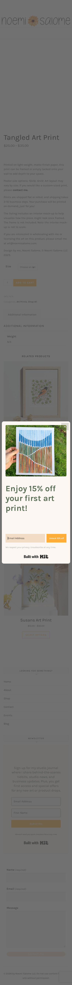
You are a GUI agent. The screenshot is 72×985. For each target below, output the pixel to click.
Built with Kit (36, 556)
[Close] (65, 426)
